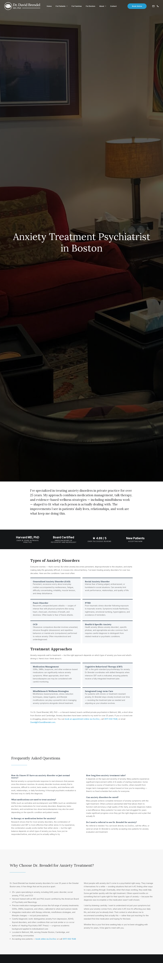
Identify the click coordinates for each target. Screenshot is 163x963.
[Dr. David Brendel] (22, 6)
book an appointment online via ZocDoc (82, 719)
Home (49, 6)
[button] (153, 6)
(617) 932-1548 (110, 719)
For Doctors (90, 6)
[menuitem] (49, 6)
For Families (77, 6)
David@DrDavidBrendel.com (42, 722)
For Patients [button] (60, 6)
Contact (113, 6)
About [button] (101, 6)
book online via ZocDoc (46, 939)
